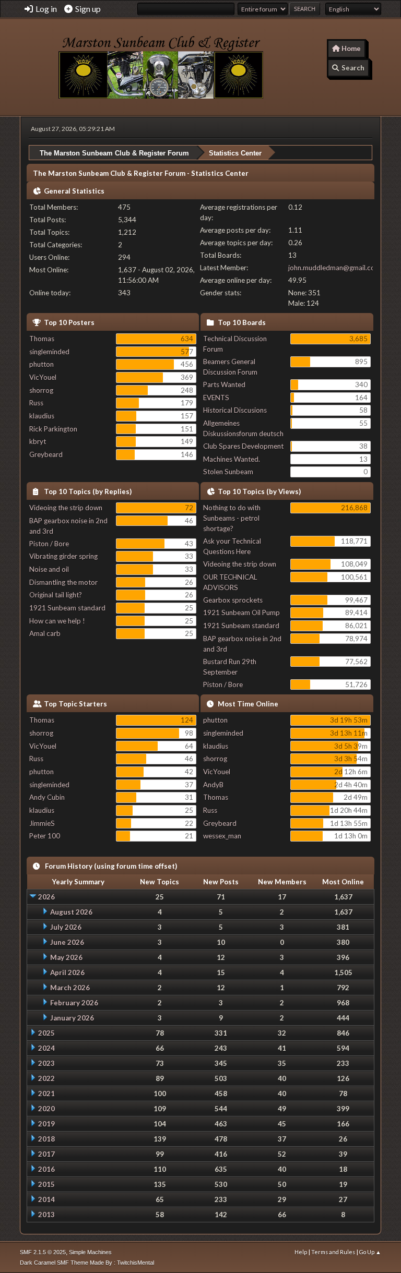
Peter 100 (44, 836)
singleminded (49, 351)
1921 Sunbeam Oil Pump (241, 612)
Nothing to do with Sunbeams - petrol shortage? (232, 518)
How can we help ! (57, 621)
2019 (46, 1124)
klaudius (41, 416)
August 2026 (71, 912)
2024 (46, 1048)
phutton (41, 364)
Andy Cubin (47, 797)
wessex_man (222, 836)
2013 (46, 1214)
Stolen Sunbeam (228, 471)
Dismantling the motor (63, 582)
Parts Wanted (224, 384)
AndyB (213, 784)
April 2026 (67, 972)
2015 (46, 1184)
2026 (46, 897)
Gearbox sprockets (233, 600)
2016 (46, 1169)
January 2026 (72, 1018)
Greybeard (46, 454)
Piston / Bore (49, 543)
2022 (46, 1078)
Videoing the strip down (65, 507)
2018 (46, 1139)
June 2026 (67, 942)
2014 (46, 1199)
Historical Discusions (235, 410)
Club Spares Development (243, 446)
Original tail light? (55, 595)
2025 (46, 1033)
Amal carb (45, 633)
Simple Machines (90, 1252)
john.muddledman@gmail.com (334, 267)
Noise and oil (49, 569)
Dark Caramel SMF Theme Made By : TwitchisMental (87, 1262)
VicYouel (42, 377)
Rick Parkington (53, 429)
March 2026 (70, 987)
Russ (36, 403)
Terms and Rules (333, 1251)
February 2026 (74, 1003)
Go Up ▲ (370, 1251)
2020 (46, 1108)
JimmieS (42, 823)
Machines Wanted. (231, 459)
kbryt (37, 441)
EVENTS (216, 397)
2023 (46, 1063)
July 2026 (65, 927)
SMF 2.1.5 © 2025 (43, 1252)
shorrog (41, 390)
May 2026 (66, 957)
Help (300, 1251)
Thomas (41, 338)
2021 (46, 1093)
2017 (46, 1154)
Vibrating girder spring (63, 556)
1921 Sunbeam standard (67, 608)
